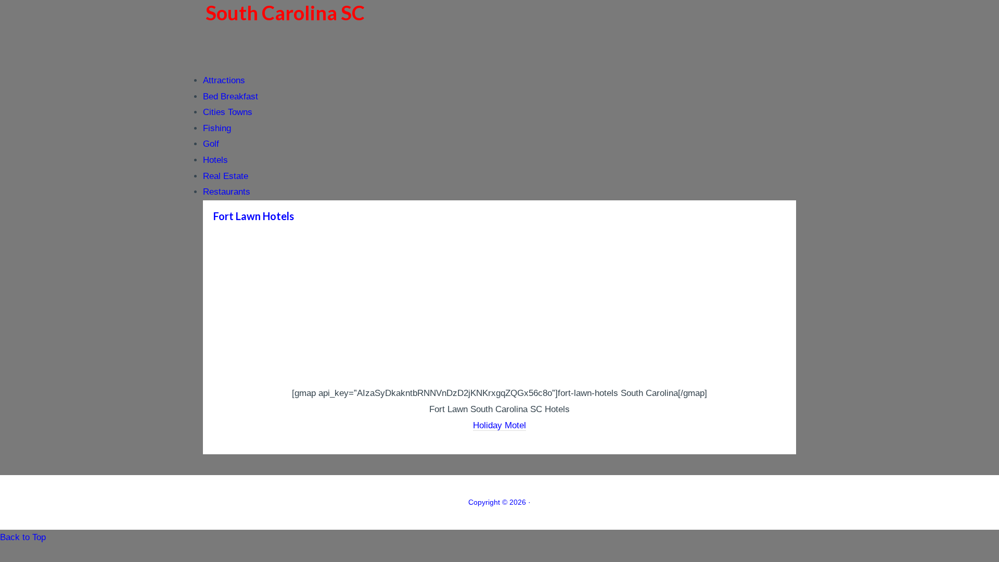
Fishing (217, 128)
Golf (211, 144)
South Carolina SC (285, 12)
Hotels (215, 160)
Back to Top (23, 537)
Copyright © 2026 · (499, 502)
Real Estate (225, 176)
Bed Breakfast (230, 96)
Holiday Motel (499, 425)
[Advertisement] (499, 307)
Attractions (224, 80)
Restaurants (226, 192)
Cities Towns (227, 112)
